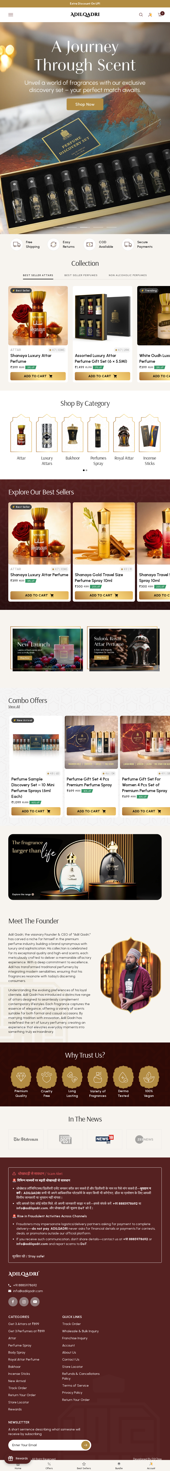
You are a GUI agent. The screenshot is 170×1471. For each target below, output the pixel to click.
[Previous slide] (8, 766)
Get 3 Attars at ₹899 (23, 1324)
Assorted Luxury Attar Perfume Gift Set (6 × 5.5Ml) (101, 358)
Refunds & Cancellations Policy (81, 1376)
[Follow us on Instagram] (24, 1301)
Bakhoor (14, 1367)
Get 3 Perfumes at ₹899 (26, 1331)
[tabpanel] (21, 437)
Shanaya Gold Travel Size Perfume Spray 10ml (99, 577)
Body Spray (16, 1352)
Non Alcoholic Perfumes (128, 275)
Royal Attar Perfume (23, 1359)
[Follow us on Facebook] (13, 1301)
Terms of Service (75, 1385)
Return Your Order (22, 1395)
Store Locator (18, 1402)
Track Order (17, 1388)
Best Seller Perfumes (81, 275)
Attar (12, 1338)
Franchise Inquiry (74, 1338)
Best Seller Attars (38, 275)
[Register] (85, 1445)
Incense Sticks (19, 1374)
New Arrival (17, 1381)
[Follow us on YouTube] (35, 1301)
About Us (69, 1352)
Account (68, 1345)
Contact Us (70, 1359)
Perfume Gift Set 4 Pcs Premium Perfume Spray (89, 782)
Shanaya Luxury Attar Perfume (30, 358)
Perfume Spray (19, 1345)
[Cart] (160, 15)
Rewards (15, 1409)
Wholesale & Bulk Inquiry (80, 1331)
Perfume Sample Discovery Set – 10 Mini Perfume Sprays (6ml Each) (32, 788)
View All (14, 707)
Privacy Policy (72, 1392)
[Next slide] (164, 766)
